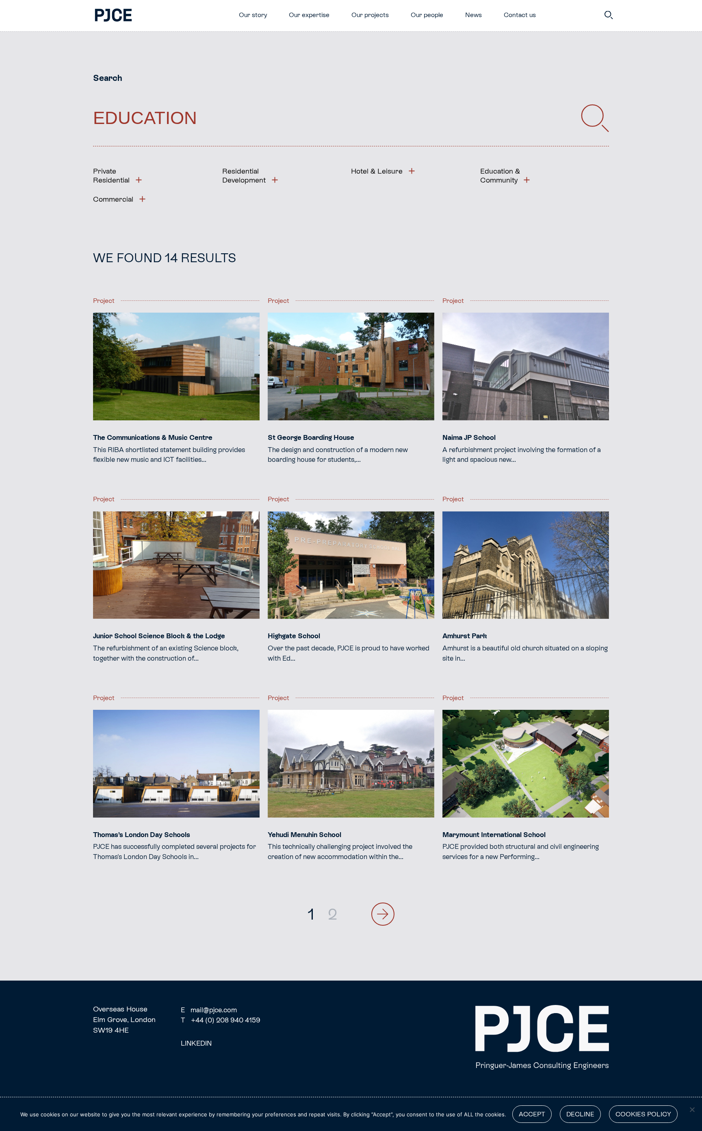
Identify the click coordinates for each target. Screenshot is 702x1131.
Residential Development (244, 175)
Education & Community (500, 175)
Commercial (113, 199)
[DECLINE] (692, 1109)
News (473, 15)
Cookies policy (643, 1114)
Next (382, 914)
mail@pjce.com (209, 1010)
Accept (532, 1114)
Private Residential (111, 175)
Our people (427, 15)
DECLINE (580, 1114)
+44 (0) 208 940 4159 (220, 1020)
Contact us (520, 15)
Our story (253, 15)
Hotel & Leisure (377, 171)
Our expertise (309, 15)
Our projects (370, 15)
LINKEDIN (196, 1043)
